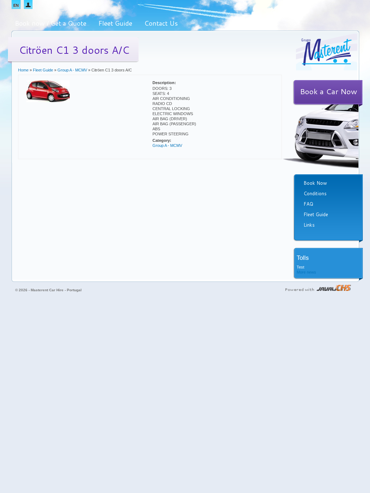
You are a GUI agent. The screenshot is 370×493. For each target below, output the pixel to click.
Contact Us (161, 23)
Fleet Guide (115, 23)
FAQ (308, 204)
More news (306, 272)
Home (23, 70)
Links (309, 225)
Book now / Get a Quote (50, 23)
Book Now (315, 183)
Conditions (315, 193)
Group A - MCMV (72, 70)
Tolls (303, 257)
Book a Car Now (328, 91)
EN (16, 5)
